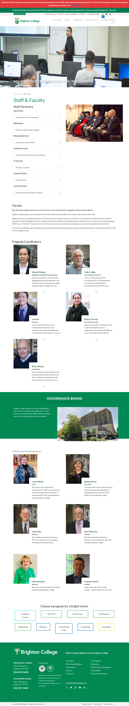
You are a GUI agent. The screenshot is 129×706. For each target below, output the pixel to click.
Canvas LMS (60, 14)
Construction (104, 614)
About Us (20, 94)
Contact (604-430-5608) (93, 14)
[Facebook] (67, 687)
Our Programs (96, 661)
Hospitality (106, 627)
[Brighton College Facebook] (103, 14)
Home (15, 94)
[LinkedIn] (84, 687)
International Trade (64, 628)
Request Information (19, 14)
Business (43, 627)
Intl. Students (92, 20)
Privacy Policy (98, 704)
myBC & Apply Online (50, 14)
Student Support (108, 20)
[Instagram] (75, 687)
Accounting (85, 627)
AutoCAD (51, 614)
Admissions (78, 20)
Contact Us (70, 674)
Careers (69, 670)
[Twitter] (71, 687)
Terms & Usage (108, 704)
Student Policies (87, 704)
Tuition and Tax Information (101, 667)
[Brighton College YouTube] (106, 14)
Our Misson (70, 661)
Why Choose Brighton (74, 664)
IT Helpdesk (82, 14)
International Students (99, 674)
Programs (57, 20)
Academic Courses (25, 615)
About (67, 20)
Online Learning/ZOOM (71, 14)
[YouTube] (80, 687)
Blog (113, 22)
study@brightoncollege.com (76, 683)
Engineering (23, 627)
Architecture (78, 614)
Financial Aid (76, 5)
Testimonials (70, 667)
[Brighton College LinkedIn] (110, 14)
